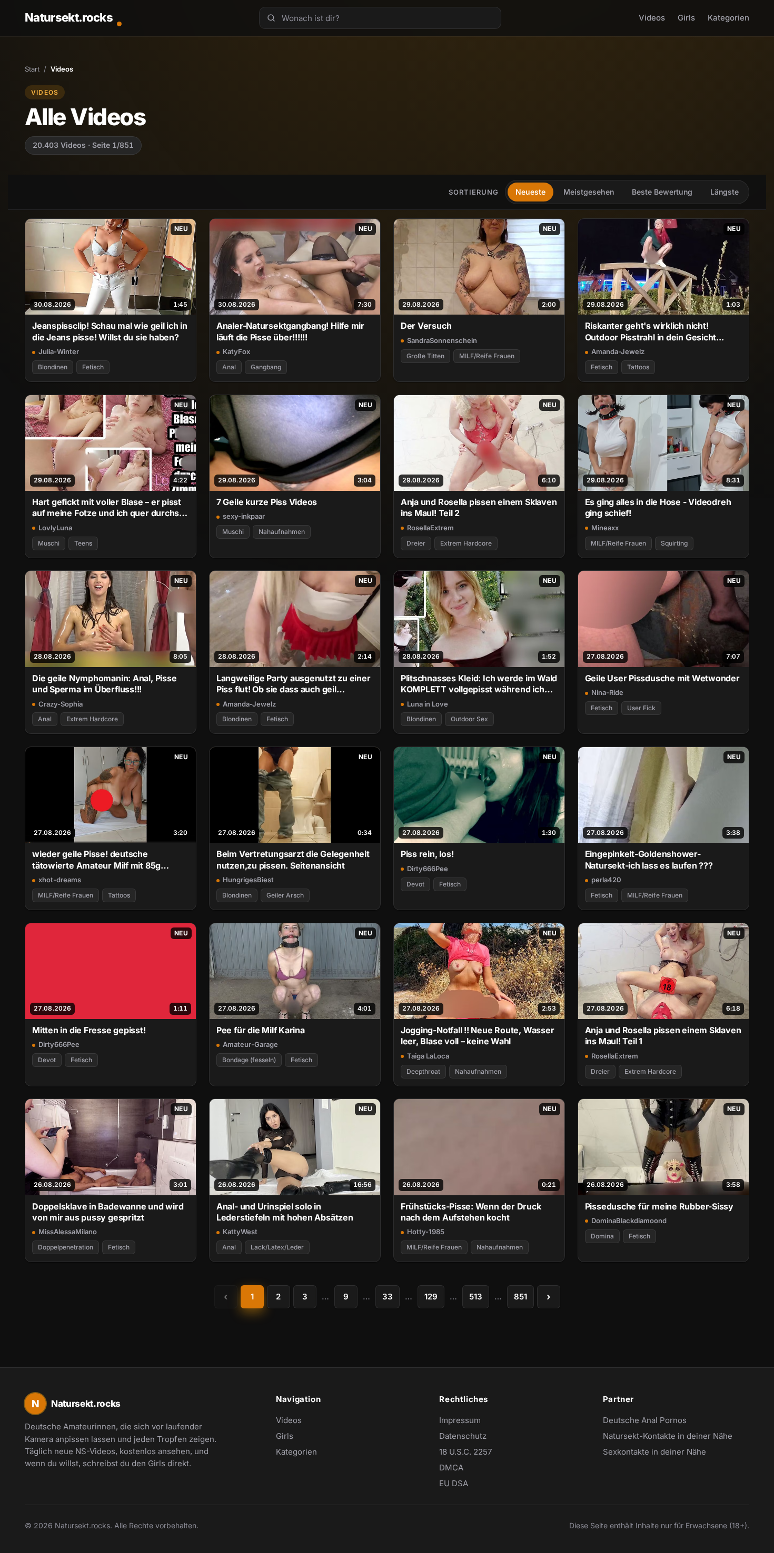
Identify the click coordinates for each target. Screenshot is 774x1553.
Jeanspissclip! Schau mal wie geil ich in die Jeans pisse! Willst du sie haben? (109, 331)
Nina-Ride (607, 692)
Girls (686, 18)
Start (32, 69)
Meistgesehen (588, 191)
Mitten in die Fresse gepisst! (89, 1030)
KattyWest (240, 1231)
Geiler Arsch (285, 895)
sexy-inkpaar (244, 516)
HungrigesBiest (248, 879)
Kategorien (728, 18)
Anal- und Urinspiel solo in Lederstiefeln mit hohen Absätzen (284, 1212)
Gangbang (266, 367)
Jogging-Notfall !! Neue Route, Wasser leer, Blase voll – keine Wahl (477, 1035)
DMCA (451, 1468)
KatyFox (236, 351)
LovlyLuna (55, 527)
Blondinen (52, 367)
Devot (415, 884)
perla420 (606, 879)
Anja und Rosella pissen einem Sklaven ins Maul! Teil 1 (663, 1035)
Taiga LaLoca (428, 1056)
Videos (652, 18)
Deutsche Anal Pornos (650, 1421)
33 (387, 1297)
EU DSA (453, 1483)
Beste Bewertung (662, 191)
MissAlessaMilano (67, 1231)
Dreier (415, 543)
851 (520, 1297)
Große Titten (425, 356)
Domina (602, 1236)
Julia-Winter (58, 351)
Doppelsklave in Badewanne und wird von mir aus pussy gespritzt (107, 1212)
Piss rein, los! (427, 854)
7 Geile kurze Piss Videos (266, 502)
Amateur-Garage (250, 1044)
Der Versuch (426, 325)
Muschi (48, 543)
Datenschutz (463, 1436)
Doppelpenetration (65, 1247)
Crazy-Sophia (60, 704)
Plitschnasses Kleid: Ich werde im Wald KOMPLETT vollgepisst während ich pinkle (479, 684)
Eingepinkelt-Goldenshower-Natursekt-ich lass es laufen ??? (649, 859)
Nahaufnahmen (282, 532)
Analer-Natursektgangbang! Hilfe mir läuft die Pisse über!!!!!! (290, 331)
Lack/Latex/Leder (277, 1247)
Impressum (460, 1420)
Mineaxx (605, 527)
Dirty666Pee (427, 868)
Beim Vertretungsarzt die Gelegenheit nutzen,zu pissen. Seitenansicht (293, 859)
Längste (724, 191)
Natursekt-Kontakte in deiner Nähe (667, 1437)
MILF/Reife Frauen (486, 356)
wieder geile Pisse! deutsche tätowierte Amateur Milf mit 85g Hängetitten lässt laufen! (96, 860)
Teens (83, 543)
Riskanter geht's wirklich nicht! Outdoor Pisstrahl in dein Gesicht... (654, 331)
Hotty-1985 (425, 1231)
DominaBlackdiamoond (629, 1220)
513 (475, 1297)
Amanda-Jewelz (617, 351)
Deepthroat (423, 1071)
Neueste (530, 191)
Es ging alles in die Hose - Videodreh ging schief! (658, 507)
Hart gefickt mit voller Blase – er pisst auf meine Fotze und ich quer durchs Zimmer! (106, 508)
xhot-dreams (59, 879)
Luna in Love (427, 704)
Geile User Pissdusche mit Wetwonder (662, 678)
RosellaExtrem (430, 527)
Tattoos (638, 367)
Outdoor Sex (469, 719)
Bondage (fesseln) (249, 1060)
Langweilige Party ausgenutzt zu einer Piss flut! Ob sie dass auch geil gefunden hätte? (293, 684)
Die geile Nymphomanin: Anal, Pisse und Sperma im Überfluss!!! (104, 683)
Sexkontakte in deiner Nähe (654, 1452)
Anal (229, 367)
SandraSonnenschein (442, 340)
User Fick (641, 708)
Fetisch (93, 367)
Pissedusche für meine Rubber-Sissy (659, 1206)
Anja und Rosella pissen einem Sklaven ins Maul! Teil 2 (479, 507)
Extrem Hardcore (466, 543)
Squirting (674, 543)
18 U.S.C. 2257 (465, 1452)
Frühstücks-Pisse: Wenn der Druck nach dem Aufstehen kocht (471, 1212)
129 (431, 1297)
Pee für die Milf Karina (260, 1030)
